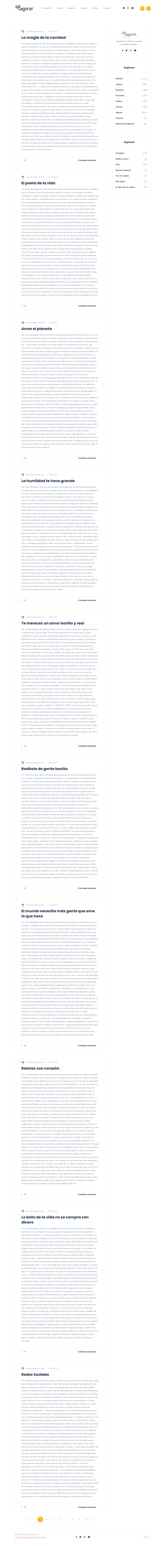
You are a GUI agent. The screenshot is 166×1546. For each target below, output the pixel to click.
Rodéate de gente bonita (44, 768)
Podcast (106, 8)
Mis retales (120, 181)
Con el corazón (122, 176)
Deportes (71, 8)
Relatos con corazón (40, 1068)
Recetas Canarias (123, 170)
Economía (120, 95)
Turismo (119, 107)
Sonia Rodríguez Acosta (35, 31)
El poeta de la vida (38, 183)
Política (95, 8)
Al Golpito (120, 153)
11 (93, 1519)
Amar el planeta (36, 328)
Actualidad (46, 8)
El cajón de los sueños (125, 187)
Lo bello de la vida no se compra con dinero (55, 1220)
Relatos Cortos (122, 159)
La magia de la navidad (43, 37)
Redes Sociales (35, 1374)
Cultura (59, 8)
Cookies (35, 1537)
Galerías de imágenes (125, 124)
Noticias (119, 79)
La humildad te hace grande (48, 480)
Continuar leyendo (87, 160)
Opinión (83, 8)
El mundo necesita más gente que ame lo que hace (58, 913)
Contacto (42, 1537)
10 (86, 1519)
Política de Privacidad (23, 1537)
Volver (146, 1537)
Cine (118, 164)
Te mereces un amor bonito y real (52, 623)
